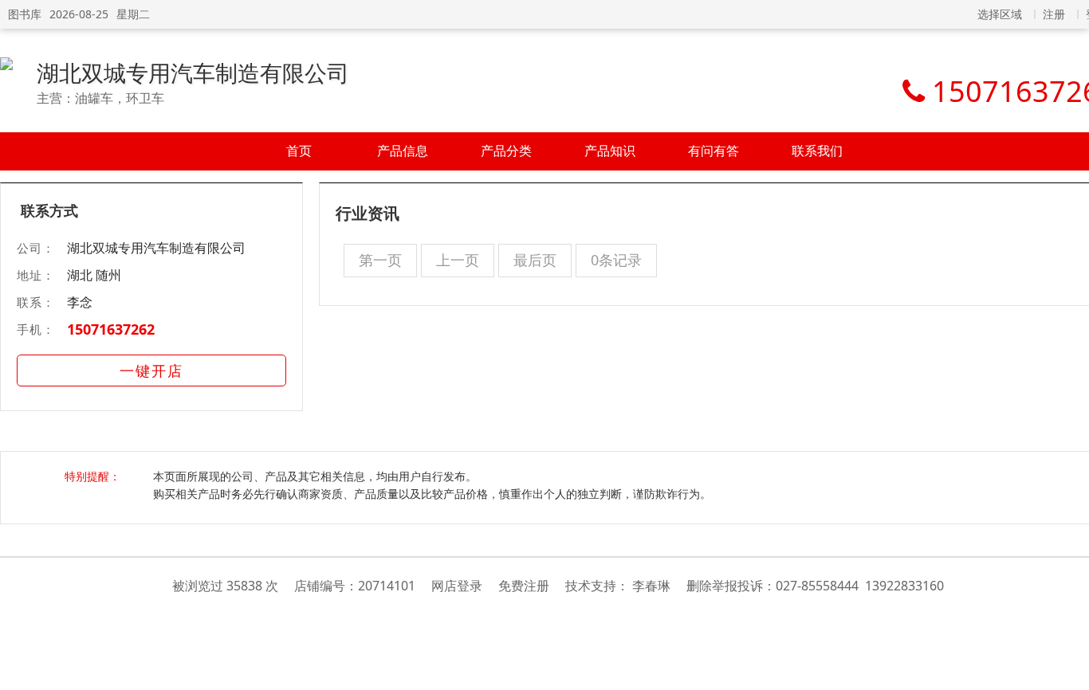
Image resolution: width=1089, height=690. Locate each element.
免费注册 (523, 585)
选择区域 (999, 14)
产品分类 (506, 150)
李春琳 (651, 585)
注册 (1054, 14)
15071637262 (111, 329)
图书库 (24, 14)
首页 (299, 150)
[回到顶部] (1069, 669)
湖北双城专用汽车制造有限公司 (193, 72)
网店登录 (456, 585)
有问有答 (713, 150)
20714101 (386, 585)
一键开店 (151, 370)
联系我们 (817, 150)
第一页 (380, 259)
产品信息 (402, 150)
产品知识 (609, 150)
